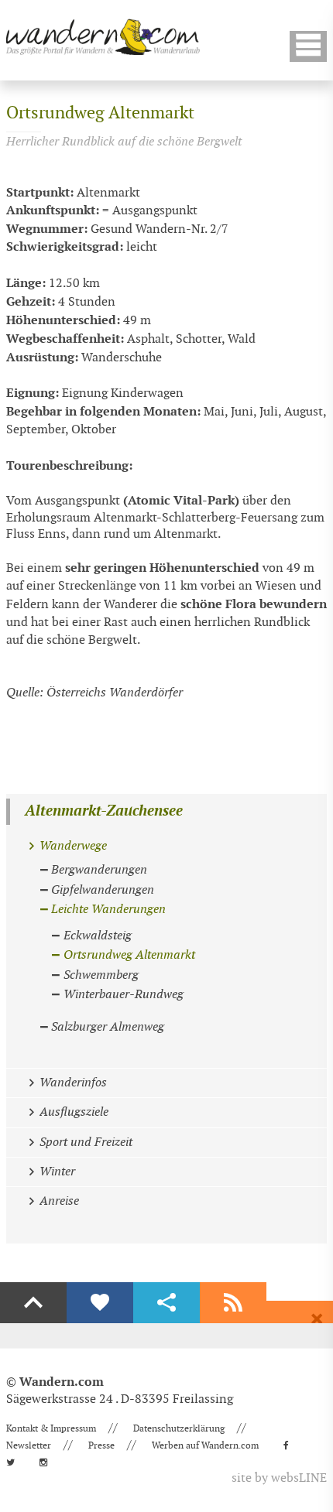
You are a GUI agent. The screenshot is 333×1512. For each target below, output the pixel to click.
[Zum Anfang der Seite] (33, 1303)
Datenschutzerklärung (179, 1428)
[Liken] (100, 1303)
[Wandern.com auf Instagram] (48, 1462)
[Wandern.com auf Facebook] (290, 1445)
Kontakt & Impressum (51, 1428)
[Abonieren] (233, 1303)
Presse (101, 1445)
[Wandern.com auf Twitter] (15, 1462)
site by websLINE (279, 1478)
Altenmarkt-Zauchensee (104, 811)
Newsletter (28, 1445)
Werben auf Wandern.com (205, 1445)
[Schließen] (316, 1319)
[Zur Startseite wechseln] (103, 37)
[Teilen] (166, 1303)
